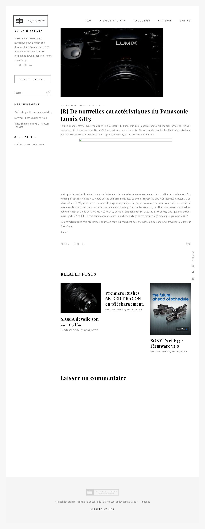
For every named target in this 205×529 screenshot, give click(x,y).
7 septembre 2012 (73, 105)
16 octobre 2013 (69, 329)
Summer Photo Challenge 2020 (30, 117)
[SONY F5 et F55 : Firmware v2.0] (170, 309)
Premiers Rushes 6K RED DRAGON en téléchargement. (124, 298)
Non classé (97, 105)
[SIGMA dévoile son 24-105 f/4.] (81, 298)
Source (64, 232)
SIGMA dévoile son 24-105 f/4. (80, 321)
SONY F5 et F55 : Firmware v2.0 (166, 343)
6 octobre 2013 (113, 309)
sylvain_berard (91, 329)
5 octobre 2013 (158, 351)
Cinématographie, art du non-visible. (33, 112)
